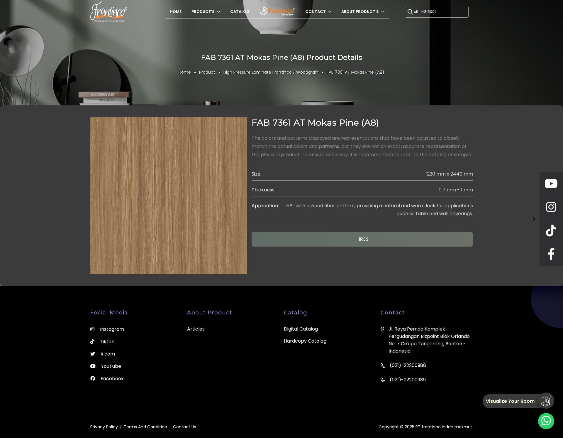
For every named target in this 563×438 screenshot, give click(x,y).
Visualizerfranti (277, 11)
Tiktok (106, 341)
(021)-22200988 (408, 365)
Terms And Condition (145, 427)
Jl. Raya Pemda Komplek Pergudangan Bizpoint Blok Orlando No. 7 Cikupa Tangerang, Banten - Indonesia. (429, 340)
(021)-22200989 (408, 379)
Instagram (111, 329)
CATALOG (240, 11)
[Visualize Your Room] (546, 400)
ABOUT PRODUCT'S (360, 11)
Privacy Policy (104, 427)
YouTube (110, 366)
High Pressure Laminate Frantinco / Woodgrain (270, 72)
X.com (107, 354)
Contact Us (184, 427)
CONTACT (316, 11)
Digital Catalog (301, 329)
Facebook (111, 378)
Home (176, 11)
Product (207, 72)
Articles (196, 329)
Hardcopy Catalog (305, 341)
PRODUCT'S (203, 11)
